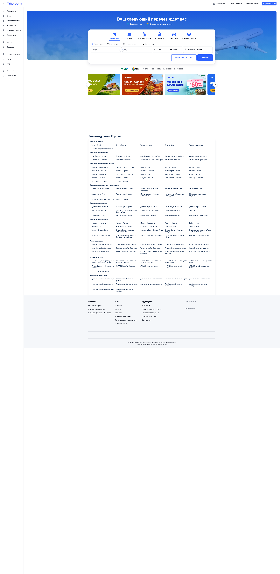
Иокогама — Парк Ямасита (101, 235)
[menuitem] (12, 11)
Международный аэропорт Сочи (103, 199)
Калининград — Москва (173, 171)
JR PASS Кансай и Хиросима (125, 266)
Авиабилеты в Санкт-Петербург (151, 160)
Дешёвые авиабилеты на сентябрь (173, 285)
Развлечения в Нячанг (172, 215)
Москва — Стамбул (122, 178)
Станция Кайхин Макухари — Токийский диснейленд (126, 236)
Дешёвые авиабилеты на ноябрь (103, 289)
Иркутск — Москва (146, 178)
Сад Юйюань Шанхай (99, 210)
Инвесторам (146, 305)
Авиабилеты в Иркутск (99, 160)
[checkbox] (149, 44)
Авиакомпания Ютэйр (99, 194)
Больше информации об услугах (99, 313)
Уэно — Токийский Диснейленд (151, 235)
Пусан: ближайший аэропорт (102, 251)
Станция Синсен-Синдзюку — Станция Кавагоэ (126, 231)
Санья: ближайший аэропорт (101, 248)
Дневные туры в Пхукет (197, 207)
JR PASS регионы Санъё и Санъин (174, 267)
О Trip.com (118, 305)
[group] (135, 24)
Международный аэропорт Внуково (198, 195)
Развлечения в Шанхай (124, 215)
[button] (3, 3)
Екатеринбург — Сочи (99, 181)
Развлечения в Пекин (99, 215)
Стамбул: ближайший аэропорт (176, 244)
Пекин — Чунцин (171, 223)
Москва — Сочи (170, 167)
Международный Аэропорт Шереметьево (149, 195)
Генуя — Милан (170, 226)
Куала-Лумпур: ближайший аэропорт (174, 252)
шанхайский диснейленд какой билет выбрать (126, 211)
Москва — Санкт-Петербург (126, 167)
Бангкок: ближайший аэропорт (127, 248)
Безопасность (146, 320)
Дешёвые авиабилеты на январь (103, 279)
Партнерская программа (150, 313)
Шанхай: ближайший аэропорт (151, 244)
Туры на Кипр (169, 145)
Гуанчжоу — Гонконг (99, 223)
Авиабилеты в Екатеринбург (150, 156)
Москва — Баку (145, 174)
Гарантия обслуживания (96, 309)
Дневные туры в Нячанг (100, 207)
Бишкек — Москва (195, 171)
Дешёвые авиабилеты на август (151, 284)
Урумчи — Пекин (97, 226)
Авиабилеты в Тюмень (172, 160)
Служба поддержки (95, 305)
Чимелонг (192, 210)
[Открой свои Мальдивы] (151, 84)
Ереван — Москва (122, 181)
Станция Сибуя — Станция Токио (151, 230)
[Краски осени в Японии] (109, 84)
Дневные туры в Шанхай (149, 207)
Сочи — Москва (194, 174)
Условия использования (123, 316)
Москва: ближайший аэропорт (102, 244)
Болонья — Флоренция (124, 226)
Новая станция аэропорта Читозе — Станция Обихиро (200, 231)
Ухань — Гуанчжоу (195, 226)
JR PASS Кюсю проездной (149, 266)
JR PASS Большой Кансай (100, 271)
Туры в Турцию (121, 145)
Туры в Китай (96, 145)
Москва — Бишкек (195, 167)
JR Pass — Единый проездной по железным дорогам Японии (103, 261)
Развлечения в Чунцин (148, 215)
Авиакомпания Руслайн (124, 194)
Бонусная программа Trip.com (152, 309)
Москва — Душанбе (98, 178)
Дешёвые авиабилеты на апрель (176, 279)
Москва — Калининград (100, 167)
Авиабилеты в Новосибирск (174, 156)
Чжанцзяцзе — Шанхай (148, 226)
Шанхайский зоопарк (172, 210)
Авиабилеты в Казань (123, 160)
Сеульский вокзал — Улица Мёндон (174, 236)
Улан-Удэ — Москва (196, 178)
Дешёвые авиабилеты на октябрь (198, 285)
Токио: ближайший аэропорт (150, 248)
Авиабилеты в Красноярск (198, 156)
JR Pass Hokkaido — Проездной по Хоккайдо (176, 261)
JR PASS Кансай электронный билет (199, 267)
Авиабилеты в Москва (99, 156)
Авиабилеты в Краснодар (198, 160)
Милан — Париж (122, 223)
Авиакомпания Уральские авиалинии (149, 189)
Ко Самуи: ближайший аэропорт (200, 251)
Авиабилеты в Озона (123, 156)
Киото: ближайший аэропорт (126, 251)
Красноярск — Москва (172, 174)
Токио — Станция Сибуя (100, 230)
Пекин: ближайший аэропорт (126, 244)
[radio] (98, 44)
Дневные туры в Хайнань (173, 207)
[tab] (114, 36)
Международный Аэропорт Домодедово (174, 195)
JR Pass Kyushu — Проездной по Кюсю (200, 261)
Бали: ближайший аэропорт (199, 244)
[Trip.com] (14, 3)
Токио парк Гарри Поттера (149, 210)
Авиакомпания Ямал (196, 189)
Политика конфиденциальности (126, 320)
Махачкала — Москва (99, 171)
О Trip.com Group (121, 324)
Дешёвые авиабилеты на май (199, 279)
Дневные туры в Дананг (124, 207)
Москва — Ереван (122, 171)
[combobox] (95, 49)
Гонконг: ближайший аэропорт (175, 248)
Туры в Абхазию (146, 145)
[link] (219, 3)
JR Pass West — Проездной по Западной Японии (150, 261)
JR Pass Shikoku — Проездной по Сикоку (103, 267)
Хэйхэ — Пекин (194, 223)
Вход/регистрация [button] (269, 3)
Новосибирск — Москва (173, 178)
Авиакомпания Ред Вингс (173, 189)
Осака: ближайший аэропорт (199, 248)
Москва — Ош (145, 167)
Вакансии (118, 313)
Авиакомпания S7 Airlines (124, 189)
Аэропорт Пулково (122, 199)
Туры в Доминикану (196, 145)
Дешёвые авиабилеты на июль (126, 284)
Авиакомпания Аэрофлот (100, 189)
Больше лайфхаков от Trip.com (102, 149)
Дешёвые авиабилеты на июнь (102, 284)
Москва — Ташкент (147, 171)
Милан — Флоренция (147, 223)
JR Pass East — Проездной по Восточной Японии (126, 261)
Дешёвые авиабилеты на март (151, 279)
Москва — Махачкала (99, 174)
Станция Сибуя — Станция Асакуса (174, 231)
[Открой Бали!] (194, 84)
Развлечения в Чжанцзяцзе (198, 215)
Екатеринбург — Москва (124, 174)
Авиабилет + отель (184, 57)
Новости (118, 309)
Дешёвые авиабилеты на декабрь (124, 290)
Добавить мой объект (149, 316)
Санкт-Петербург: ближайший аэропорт (151, 252)
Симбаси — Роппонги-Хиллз (199, 235)
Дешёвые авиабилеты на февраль (124, 279)
